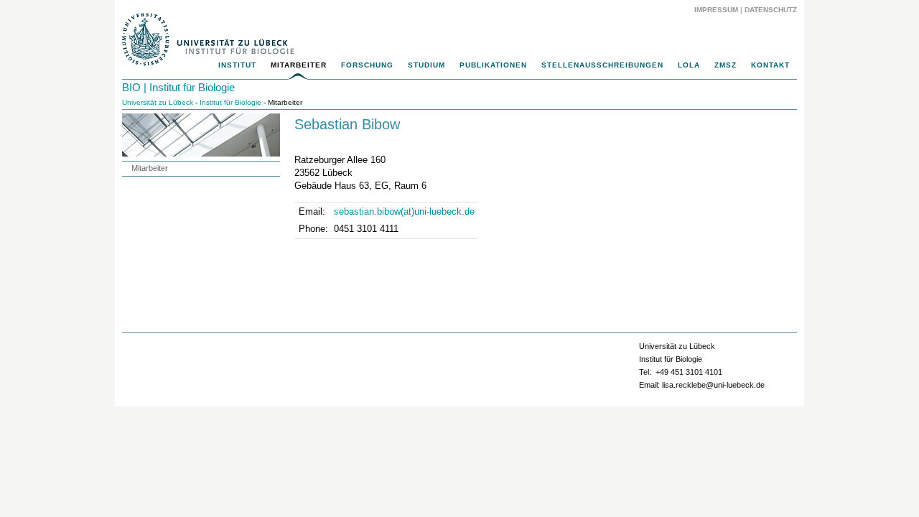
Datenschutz (771, 10)
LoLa (689, 65)
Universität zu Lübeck (157, 102)
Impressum (716, 10)
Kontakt (770, 65)
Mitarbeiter (299, 65)
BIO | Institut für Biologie (178, 87)
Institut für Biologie (230, 102)
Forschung (367, 65)
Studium (426, 65)
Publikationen (493, 65)
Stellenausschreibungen (602, 65)
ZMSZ (725, 65)
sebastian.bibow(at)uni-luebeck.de (404, 211)
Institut (237, 65)
